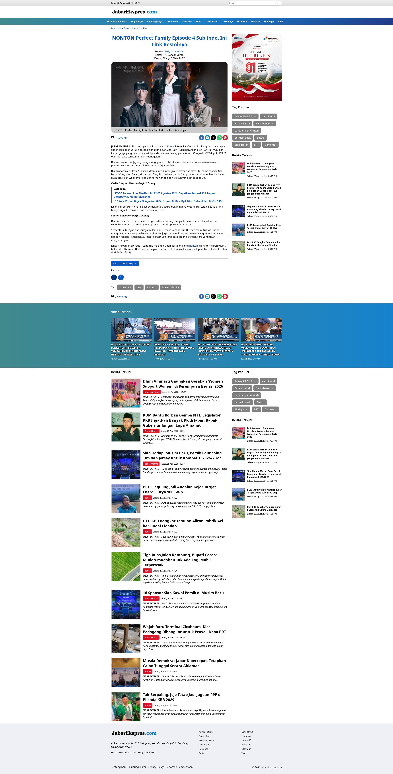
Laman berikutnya (123, 263)
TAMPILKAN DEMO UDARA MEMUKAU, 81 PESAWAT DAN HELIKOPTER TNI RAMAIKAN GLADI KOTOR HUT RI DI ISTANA (260, 349)
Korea (170, 146)
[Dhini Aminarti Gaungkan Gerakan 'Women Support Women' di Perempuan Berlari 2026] (238, 168)
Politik (147, 671)
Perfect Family (170, 287)
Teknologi (227, 21)
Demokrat (270, 144)
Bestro (261, 137)
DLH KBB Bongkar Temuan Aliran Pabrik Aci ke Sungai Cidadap (264, 244)
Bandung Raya (154, 21)
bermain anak (243, 137)
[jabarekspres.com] (134, 12)
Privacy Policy (156, 767)
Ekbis (199, 21)
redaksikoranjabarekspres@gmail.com (133, 752)
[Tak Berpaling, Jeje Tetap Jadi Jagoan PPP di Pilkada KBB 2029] (125, 706)
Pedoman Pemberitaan (179, 767)
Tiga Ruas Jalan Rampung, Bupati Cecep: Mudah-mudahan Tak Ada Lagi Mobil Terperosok (180, 559)
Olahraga (269, 21)
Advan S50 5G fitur (245, 116)
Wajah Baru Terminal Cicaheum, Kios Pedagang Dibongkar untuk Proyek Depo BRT (184, 629)
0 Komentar (121, 138)
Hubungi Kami (137, 767)
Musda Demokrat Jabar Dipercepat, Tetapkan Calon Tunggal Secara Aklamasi (184, 663)
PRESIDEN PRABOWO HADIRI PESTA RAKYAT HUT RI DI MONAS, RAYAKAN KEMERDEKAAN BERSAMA (174, 349)
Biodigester (241, 144)
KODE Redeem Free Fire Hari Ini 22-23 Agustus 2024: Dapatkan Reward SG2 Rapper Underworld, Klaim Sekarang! (164, 195)
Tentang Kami (119, 767)
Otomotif (242, 21)
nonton (193, 245)
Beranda (116, 28)
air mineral (268, 116)
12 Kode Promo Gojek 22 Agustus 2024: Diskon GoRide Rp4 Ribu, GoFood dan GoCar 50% (168, 201)
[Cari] (277, 3)
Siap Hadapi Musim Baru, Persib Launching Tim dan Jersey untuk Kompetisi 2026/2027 (264, 209)
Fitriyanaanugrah (174, 51)
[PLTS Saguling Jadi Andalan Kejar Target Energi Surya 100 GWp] (238, 230)
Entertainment (131, 28)
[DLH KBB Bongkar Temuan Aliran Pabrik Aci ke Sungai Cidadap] (238, 247)
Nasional (187, 21)
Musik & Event (151, 392)
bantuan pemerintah (247, 130)
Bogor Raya (137, 21)
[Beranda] (108, 21)
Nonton (151, 287)
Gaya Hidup (212, 21)
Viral (280, 21)
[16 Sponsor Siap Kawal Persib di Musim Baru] (125, 604)
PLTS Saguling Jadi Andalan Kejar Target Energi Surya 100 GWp (264, 226)
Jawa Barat (172, 21)
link (139, 287)
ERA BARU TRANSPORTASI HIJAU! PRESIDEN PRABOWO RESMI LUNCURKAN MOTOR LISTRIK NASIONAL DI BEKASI (217, 349)
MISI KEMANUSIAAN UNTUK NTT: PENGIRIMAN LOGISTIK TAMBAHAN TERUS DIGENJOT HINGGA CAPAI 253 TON (131, 349)
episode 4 (125, 287)
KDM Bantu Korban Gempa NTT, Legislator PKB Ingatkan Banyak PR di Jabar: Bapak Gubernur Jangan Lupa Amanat (264, 189)
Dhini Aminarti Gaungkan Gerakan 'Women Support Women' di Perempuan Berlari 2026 (262, 168)
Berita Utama (151, 431)
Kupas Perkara (118, 21)
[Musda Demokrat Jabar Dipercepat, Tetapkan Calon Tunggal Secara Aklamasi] (125, 672)
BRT (256, 144)
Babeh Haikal (242, 123)
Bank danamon (265, 123)
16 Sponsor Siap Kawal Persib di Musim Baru (183, 592)
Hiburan (255, 21)
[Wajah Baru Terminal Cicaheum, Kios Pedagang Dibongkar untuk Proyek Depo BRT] (125, 638)
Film (145, 28)
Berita (147, 497)
